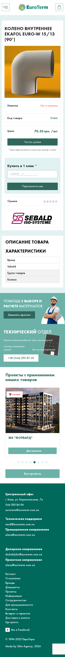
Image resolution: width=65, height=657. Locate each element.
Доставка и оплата (17, 618)
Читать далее (32, 142)
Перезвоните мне (32, 186)
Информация (13, 596)
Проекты (10, 591)
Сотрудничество (15, 600)
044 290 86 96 (14, 505)
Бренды (10, 583)
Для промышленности (19, 605)
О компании (12, 578)
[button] (19, 462)
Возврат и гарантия (17, 613)
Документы (12, 587)
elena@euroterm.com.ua (20, 535)
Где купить (11, 622)
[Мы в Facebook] (7, 630)
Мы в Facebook (20, 630)
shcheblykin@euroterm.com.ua (23, 554)
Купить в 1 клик (22, 166)
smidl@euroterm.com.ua (19, 524)
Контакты (11, 609)
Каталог (10, 574)
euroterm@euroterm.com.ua (22, 510)
